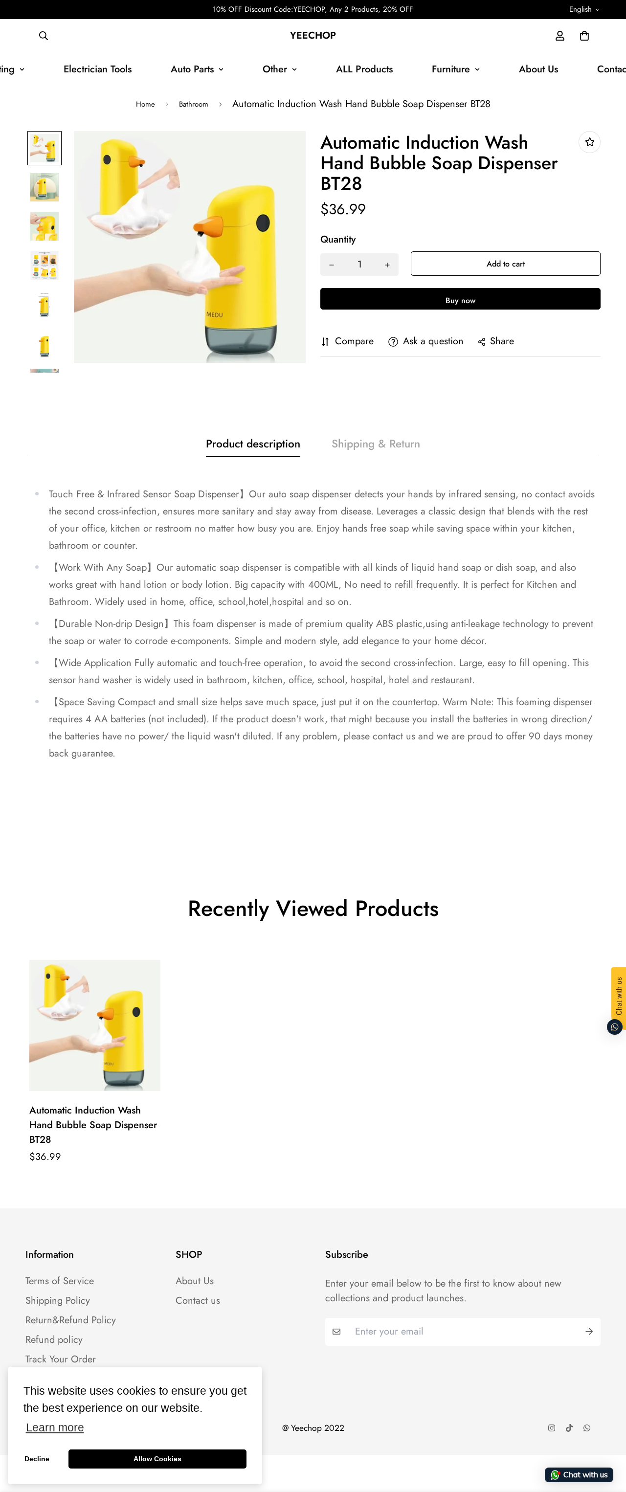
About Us (538, 69)
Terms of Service (59, 1281)
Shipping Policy (57, 1301)
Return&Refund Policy (70, 1320)
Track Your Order (60, 1359)
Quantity (338, 240)
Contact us (198, 1301)
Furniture (451, 69)
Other (275, 69)
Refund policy (54, 1340)
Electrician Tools (98, 69)
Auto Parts (192, 69)
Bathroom (193, 104)
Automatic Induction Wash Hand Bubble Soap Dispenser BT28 (93, 1125)
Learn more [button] (55, 1428)
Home (145, 104)
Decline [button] (36, 1459)
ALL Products (364, 69)
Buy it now (460, 299)
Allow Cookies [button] (157, 1459)
